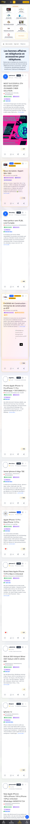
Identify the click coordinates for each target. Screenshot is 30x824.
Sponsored (18, 163)
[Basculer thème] (11, 2)
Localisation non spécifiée (11, 310)
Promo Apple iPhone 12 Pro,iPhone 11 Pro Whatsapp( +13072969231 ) (15, 388)
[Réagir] (5, 154)
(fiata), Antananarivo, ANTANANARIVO (14, 576)
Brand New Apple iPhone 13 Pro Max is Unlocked (14, 572)
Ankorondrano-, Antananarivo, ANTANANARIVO (12, 474)
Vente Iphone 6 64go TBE (14, 471)
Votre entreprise (21, 35)
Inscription (26, 2)
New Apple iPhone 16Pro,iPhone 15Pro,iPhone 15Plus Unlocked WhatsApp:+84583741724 (15, 797)
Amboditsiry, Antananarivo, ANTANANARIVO (15, 225)
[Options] (25, 75)
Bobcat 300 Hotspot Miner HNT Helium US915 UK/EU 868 (14, 659)
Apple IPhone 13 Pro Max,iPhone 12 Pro (12, 520)
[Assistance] (27, 817)
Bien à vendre (9, 44)
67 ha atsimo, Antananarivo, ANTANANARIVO (12, 714)
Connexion (19, 2)
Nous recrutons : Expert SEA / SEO (13, 172)
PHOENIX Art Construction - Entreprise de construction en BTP (15, 305)
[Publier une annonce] (14, 2)
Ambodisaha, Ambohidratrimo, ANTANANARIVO (12, 804)
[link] (5, 76)
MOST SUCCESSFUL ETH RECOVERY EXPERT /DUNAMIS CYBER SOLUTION (13, 87)
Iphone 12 (8, 712)
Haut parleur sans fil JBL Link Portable (13, 221)
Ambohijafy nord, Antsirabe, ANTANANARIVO (12, 93)
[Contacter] (18, 154)
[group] (5, 76)
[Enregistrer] (22, 75)
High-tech (16, 44)
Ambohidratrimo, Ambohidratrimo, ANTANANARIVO (13, 664)
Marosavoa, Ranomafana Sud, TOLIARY (14, 392)
